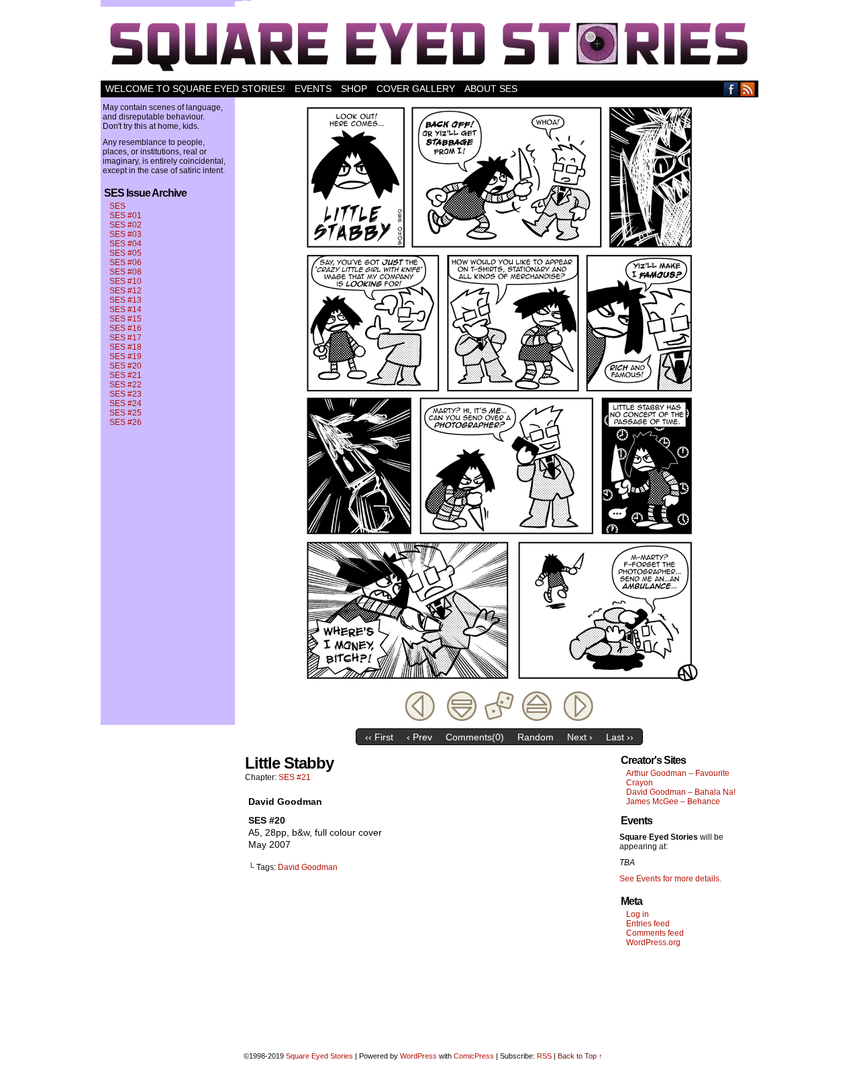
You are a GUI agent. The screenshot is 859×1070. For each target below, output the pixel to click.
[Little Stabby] (499, 685)
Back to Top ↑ (580, 1056)
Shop (354, 88)
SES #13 (125, 300)
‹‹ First (379, 737)
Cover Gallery (415, 88)
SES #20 (125, 366)
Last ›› (620, 737)
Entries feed (648, 923)
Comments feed (655, 933)
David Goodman (308, 867)
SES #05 (125, 253)
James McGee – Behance (673, 801)
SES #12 (125, 290)
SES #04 (125, 243)
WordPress (418, 1056)
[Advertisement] (688, 996)
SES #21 (125, 375)
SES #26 (125, 422)
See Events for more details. (670, 878)
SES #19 (125, 356)
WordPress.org (653, 942)
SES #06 (125, 262)
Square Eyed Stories (429, 44)
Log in (637, 914)
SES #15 (125, 319)
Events (313, 88)
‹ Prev (419, 737)
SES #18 (125, 347)
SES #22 (125, 384)
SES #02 (125, 225)
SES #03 (125, 234)
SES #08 (125, 272)
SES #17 (125, 337)
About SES (490, 88)
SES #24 (125, 403)
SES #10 (125, 281)
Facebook (731, 89)
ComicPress (474, 1056)
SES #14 (125, 309)
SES (117, 206)
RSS (748, 89)
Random (535, 737)
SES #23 (125, 394)
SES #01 (125, 215)
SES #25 (125, 413)
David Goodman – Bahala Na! (681, 792)
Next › (580, 737)
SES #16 (125, 328)
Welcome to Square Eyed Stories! (195, 88)
